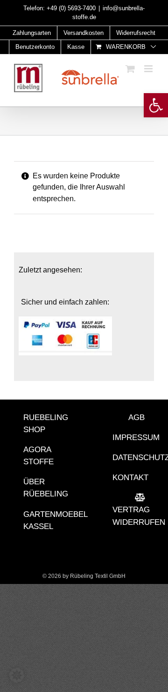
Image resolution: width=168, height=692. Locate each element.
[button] (17, 675)
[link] (156, 105)
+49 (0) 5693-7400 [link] (71, 8)
